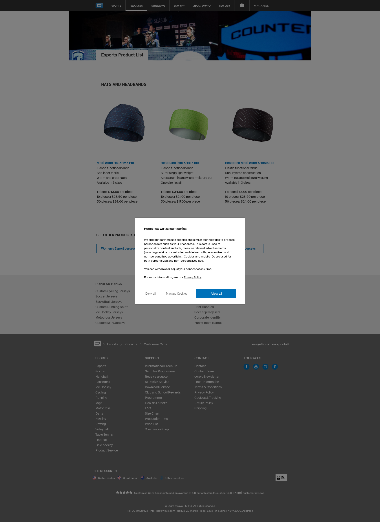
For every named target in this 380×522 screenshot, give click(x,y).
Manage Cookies (176, 293)
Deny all (150, 293)
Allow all (216, 293)
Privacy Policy (192, 277)
